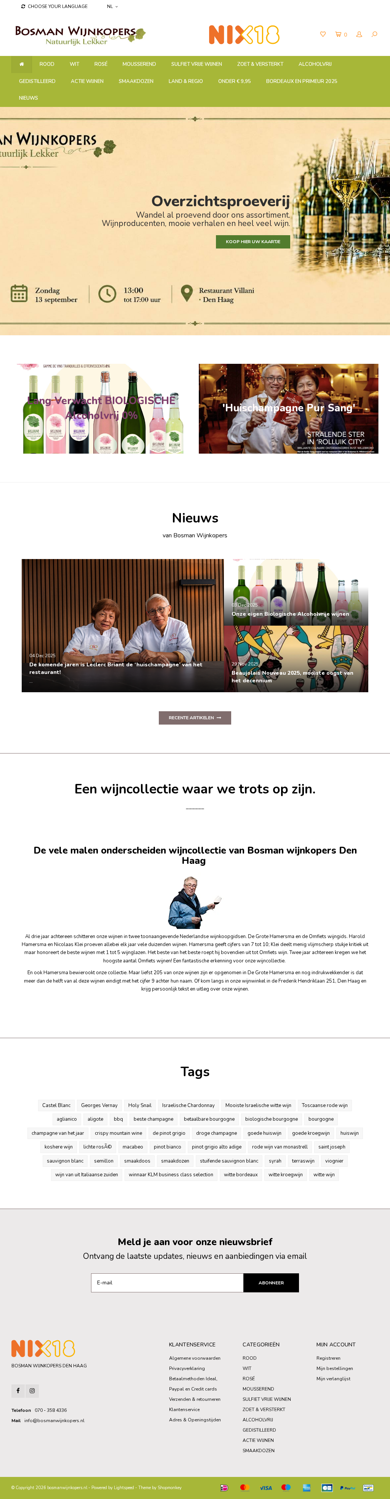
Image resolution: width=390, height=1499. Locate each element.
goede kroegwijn (311, 1133)
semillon (103, 1161)
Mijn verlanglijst (333, 1379)
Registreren (328, 1358)
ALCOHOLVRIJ (315, 64)
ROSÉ (100, 64)
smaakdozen (175, 1161)
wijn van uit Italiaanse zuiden (86, 1174)
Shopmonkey (170, 1488)
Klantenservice (184, 1410)
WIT (74, 64)
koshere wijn (59, 1147)
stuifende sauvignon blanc (229, 1161)
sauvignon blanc (65, 1161)
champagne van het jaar (58, 1133)
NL (110, 6)
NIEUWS (28, 98)
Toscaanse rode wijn (325, 1105)
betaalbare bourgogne (209, 1119)
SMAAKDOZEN (136, 81)
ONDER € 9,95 (234, 81)
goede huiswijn (264, 1133)
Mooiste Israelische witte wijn (258, 1105)
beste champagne (153, 1119)
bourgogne (321, 1119)
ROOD (47, 64)
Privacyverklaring (187, 1368)
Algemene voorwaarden (195, 1358)
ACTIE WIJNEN (87, 81)
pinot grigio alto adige (216, 1147)
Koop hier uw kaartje (253, 242)
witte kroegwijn (286, 1174)
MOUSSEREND (139, 64)
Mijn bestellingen (334, 1368)
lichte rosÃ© (97, 1147)
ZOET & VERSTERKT (260, 64)
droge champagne (216, 1133)
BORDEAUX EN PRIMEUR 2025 (301, 81)
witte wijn (324, 1174)
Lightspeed (124, 1488)
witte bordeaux (241, 1174)
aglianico (67, 1119)
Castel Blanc (56, 1105)
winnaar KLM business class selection (171, 1174)
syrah (275, 1161)
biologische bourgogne (271, 1119)
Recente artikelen (191, 718)
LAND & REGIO (186, 81)
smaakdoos (137, 1161)
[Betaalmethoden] (224, 1487)
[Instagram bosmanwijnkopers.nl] (32, 1391)
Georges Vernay (99, 1105)
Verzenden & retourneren (195, 1399)
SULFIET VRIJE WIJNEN (196, 64)
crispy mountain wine (118, 1133)
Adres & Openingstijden (195, 1420)
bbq (118, 1119)
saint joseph (331, 1147)
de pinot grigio (169, 1133)
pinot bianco (167, 1147)
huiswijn (349, 1133)
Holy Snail (140, 1105)
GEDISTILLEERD (37, 81)
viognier (334, 1161)
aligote (95, 1119)
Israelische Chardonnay (188, 1105)
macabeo (133, 1147)
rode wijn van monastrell (280, 1147)
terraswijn (303, 1161)
